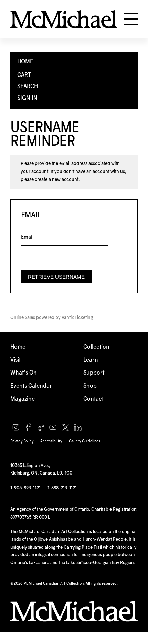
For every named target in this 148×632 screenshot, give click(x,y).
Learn (90, 360)
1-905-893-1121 (25, 488)
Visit (15, 360)
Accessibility (51, 441)
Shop (90, 386)
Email (27, 237)
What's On (23, 373)
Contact (93, 399)
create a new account (56, 179)
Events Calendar (31, 386)
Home (17, 347)
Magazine (22, 399)
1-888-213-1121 (62, 488)
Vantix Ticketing (77, 317)
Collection (96, 347)
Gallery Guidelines (84, 441)
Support (93, 373)
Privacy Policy (21, 441)
